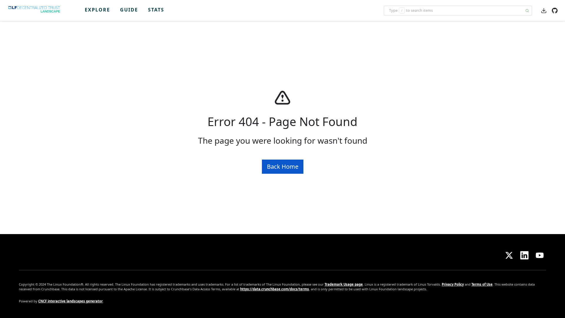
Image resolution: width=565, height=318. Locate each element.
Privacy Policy (453, 284)
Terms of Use (482, 284)
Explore (97, 9)
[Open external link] (554, 10)
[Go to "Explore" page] (36, 10)
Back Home (282, 166)
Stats (156, 9)
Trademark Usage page (344, 284)
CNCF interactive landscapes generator (70, 301)
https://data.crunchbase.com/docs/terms (274, 289)
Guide (129, 9)
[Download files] (544, 10)
